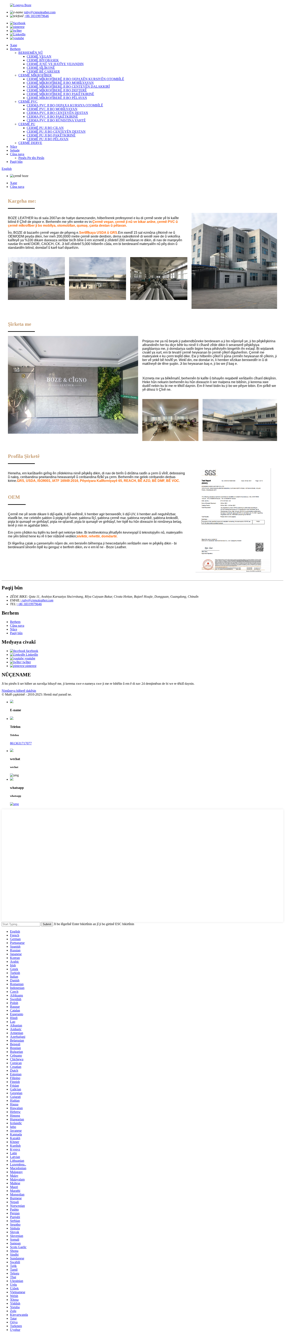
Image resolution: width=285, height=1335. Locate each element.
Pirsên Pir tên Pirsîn (31, 158)
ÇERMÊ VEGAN (39, 56)
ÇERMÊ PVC (28, 101)
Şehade (15, 150)
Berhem (15, 49)
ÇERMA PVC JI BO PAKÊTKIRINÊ (52, 116)
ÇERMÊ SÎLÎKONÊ (41, 67)
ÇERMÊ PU (26, 124)
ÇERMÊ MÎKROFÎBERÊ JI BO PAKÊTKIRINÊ (60, 94)
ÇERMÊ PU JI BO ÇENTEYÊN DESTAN (56, 131)
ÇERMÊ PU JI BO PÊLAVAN (47, 139)
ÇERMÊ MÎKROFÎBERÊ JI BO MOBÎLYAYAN (60, 83)
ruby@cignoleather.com (39, 12)
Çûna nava (17, 154)
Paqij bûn (16, 161)
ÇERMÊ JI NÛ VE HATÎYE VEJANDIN (55, 64)
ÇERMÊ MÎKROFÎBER (35, 75)
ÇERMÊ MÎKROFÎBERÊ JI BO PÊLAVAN (57, 98)
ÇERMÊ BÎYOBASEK (43, 60)
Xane (13, 45)
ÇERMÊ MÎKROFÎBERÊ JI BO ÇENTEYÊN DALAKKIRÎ (68, 86)
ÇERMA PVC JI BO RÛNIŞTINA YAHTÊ (56, 120)
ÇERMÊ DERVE (30, 143)
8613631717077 (21, 743)
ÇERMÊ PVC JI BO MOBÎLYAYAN (52, 109)
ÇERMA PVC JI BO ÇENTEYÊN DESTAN (57, 113)
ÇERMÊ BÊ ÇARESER (43, 71)
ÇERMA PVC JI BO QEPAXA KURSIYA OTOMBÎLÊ (65, 105)
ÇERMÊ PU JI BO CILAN (45, 128)
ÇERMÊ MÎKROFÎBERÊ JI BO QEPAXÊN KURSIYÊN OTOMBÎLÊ (75, 79)
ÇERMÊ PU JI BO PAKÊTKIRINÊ (51, 135)
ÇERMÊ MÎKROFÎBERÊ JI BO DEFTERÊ (57, 90)
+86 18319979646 (36, 16)
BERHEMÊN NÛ (30, 52)
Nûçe (13, 146)
